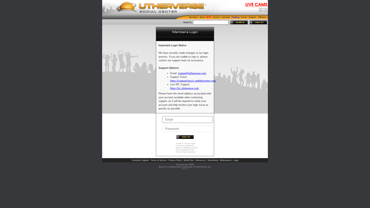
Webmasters (226, 160)
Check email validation (186, 152)
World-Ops (188, 160)
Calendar (226, 17)
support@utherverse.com (192, 73)
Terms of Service (159, 160)
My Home (193, 17)
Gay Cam (263, 9)
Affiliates (262, 17)
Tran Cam (263, 11)
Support (252, 17)
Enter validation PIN (184, 150)
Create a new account (185, 143)
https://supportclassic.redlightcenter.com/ (193, 80)
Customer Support (140, 160)
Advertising (213, 160)
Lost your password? (185, 145)
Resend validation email (186, 148)
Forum (244, 17)
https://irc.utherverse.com (184, 88)
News (202, 17)
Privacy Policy (175, 160)
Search (216, 17)
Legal (235, 160)
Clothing (235, 17)
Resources (200, 160)
